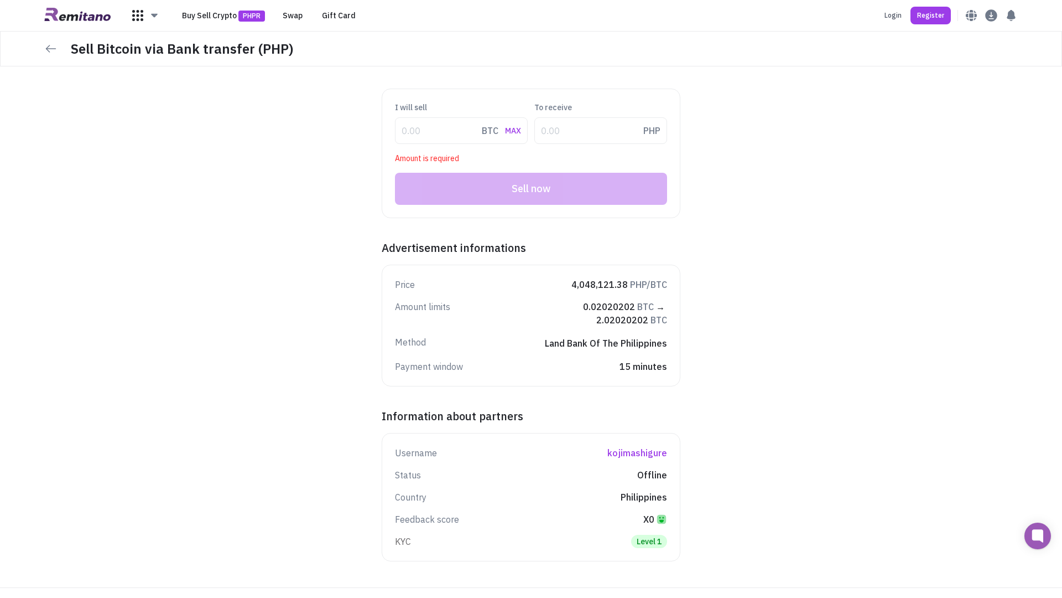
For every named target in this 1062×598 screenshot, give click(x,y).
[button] (145, 15)
